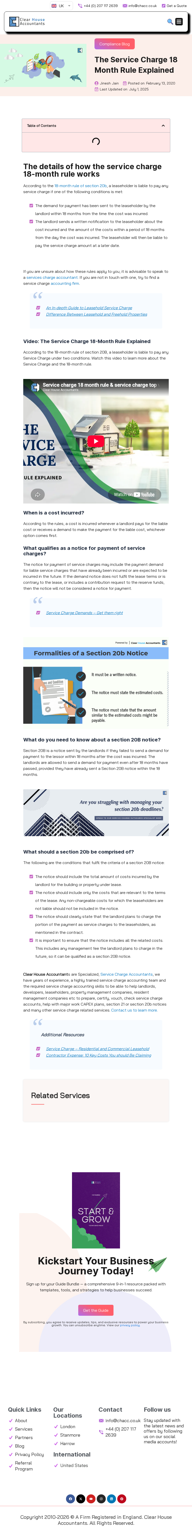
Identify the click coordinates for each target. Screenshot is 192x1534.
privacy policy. (130, 1325)
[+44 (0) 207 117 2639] (80, 5)
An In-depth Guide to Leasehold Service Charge (89, 307)
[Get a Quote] (164, 6)
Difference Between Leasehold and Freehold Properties (96, 314)
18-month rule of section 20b (80, 185)
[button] (163, 125)
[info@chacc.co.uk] (125, 5)
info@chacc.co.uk (142, 5)
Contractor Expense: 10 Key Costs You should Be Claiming (98, 1055)
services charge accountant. (52, 277)
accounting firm (65, 283)
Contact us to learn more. (134, 1010)
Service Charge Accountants (126, 974)
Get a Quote (177, 5)
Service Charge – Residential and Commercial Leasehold (97, 1048)
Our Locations (67, 1412)
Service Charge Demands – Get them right (84, 612)
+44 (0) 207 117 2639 (101, 5)
